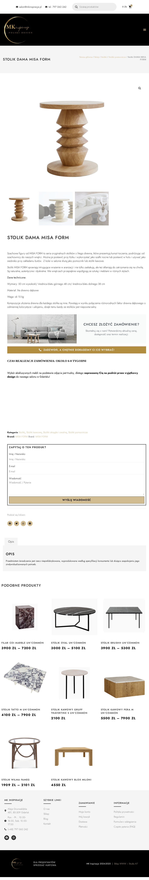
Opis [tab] (11, 541)
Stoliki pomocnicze (117, 57)
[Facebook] (6, 837)
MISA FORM (21, 436)
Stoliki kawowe (34, 432)
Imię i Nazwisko (17, 454)
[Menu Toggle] (144, 29)
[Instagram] (13, 837)
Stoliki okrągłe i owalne (55, 432)
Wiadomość (15, 478)
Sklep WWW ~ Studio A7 (126, 863)
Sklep (96, 57)
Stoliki (104, 57)
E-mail (12, 466)
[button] (139, 88)
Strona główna (85, 57)
